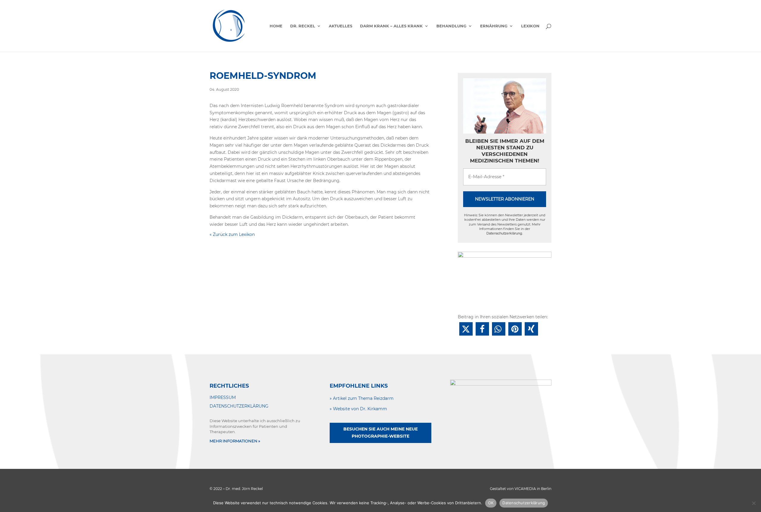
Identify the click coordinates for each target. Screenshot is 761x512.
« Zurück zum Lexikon (232, 234)
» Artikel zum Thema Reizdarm (362, 398)
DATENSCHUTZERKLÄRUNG (239, 406)
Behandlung (451, 26)
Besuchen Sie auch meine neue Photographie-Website (380, 432)
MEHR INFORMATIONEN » (235, 441)
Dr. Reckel (302, 26)
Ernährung (493, 26)
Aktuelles (340, 26)
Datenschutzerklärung (504, 233)
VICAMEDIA (525, 488)
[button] (466, 329)
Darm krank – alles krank (391, 26)
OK (491, 502)
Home (276, 26)
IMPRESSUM (223, 397)
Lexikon (530, 26)
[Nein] (754, 503)
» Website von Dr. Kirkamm (358, 408)
